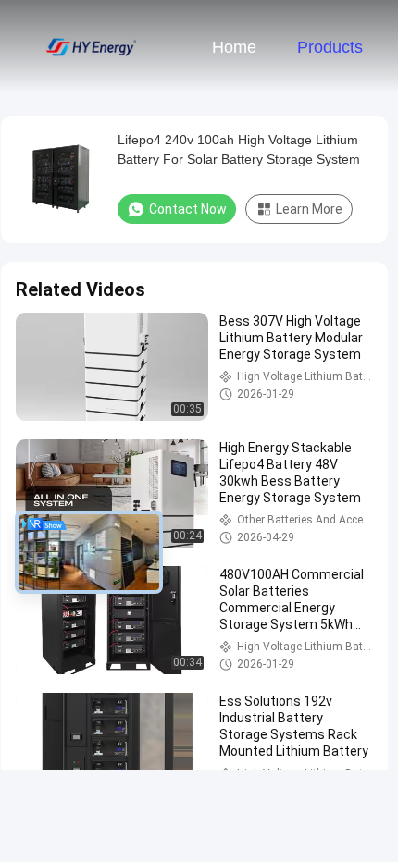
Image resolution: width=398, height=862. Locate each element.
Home (234, 47)
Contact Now (188, 209)
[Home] (90, 46)
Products (330, 47)
